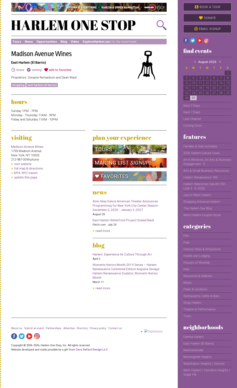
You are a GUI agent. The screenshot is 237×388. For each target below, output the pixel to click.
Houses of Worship (196, 262)
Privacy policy (98, 328)
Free (186, 242)
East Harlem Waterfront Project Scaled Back (123, 220)
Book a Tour (207, 7)
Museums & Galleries (197, 276)
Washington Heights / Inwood (203, 363)
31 (193, 98)
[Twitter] (22, 336)
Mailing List (123, 163)
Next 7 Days (191, 112)
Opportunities (46, 41)
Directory (82, 328)
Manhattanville (193, 350)
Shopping (18, 85)
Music (187, 282)
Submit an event (34, 328)
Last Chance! (192, 119)
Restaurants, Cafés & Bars (201, 296)
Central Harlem (193, 337)
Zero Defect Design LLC (92, 349)
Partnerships (54, 328)
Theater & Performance (199, 309)
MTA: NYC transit (26, 173)
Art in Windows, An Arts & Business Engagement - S (207, 162)
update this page (25, 177)
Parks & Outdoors (195, 289)
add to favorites (57, 70)
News (29, 41)
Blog (64, 41)
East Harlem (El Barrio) (42, 85)
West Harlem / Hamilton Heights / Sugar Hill (206, 372)
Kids (186, 269)
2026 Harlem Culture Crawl (201, 153)
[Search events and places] (155, 25)
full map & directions (28, 168)
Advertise (69, 328)
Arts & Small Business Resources (206, 170)
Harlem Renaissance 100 (200, 177)
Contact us (115, 328)
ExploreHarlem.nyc (109, 41)
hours (17, 70)
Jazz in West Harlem (197, 195)
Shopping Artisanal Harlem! (201, 201)
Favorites (111, 176)
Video (75, 41)
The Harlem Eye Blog (197, 208)
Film (186, 236)
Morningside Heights (197, 357)
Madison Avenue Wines (27, 147)
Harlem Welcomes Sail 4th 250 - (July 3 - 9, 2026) (205, 186)
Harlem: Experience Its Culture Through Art (122, 254)
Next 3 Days (191, 105)
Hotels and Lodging (196, 256)
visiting (34, 70)
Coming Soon (192, 125)
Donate (207, 18)
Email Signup (207, 29)
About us (16, 328)
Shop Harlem (192, 302)
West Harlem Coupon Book (202, 215)
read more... (104, 231)
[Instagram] (37, 336)
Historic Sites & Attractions (202, 249)
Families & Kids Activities (200, 146)
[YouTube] (29, 336)
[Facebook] (14, 336)
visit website (22, 164)
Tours (17, 41)
